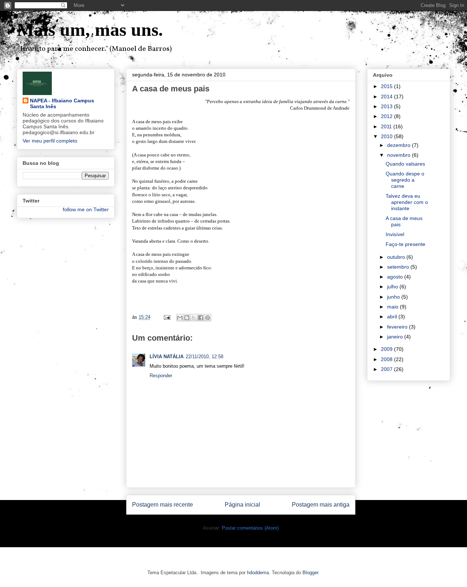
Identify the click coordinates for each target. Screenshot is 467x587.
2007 (387, 369)
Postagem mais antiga (321, 504)
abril (392, 316)
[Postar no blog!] (186, 317)
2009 (387, 349)
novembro (399, 155)
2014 (387, 96)
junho (394, 297)
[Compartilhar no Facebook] (200, 317)
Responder (161, 375)
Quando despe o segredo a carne (405, 180)
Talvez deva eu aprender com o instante (407, 202)
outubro (396, 257)
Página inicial (242, 504)
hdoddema (258, 572)
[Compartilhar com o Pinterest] (207, 317)
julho (393, 286)
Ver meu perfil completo (50, 141)
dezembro (399, 145)
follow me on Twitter (86, 209)
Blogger (310, 572)
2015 (387, 86)
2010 (387, 136)
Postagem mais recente (162, 504)
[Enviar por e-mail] (180, 317)
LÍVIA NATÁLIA (167, 356)
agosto (395, 277)
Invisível (395, 234)
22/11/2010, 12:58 (204, 356)
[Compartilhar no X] (193, 317)
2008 (387, 359)
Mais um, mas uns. (90, 29)
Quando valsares (405, 164)
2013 (387, 106)
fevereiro (398, 327)
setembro (398, 267)
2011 (387, 126)
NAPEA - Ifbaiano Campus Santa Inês (62, 103)
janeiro (395, 337)
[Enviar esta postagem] (166, 317)
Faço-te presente (405, 244)
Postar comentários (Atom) (250, 528)
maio (393, 307)
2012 (387, 116)
